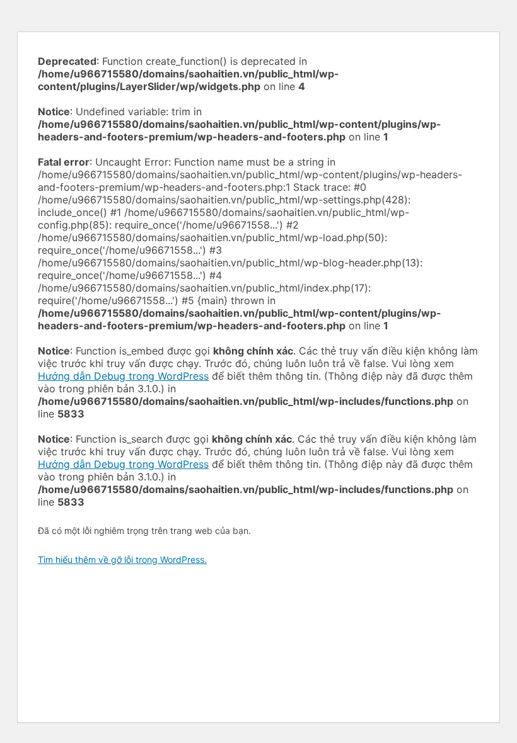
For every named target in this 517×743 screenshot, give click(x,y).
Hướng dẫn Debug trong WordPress (123, 376)
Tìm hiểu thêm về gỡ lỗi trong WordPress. (122, 559)
